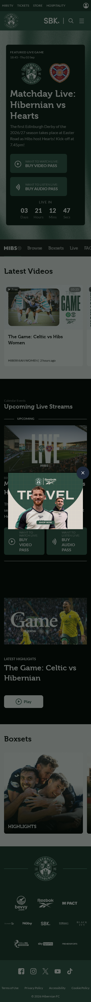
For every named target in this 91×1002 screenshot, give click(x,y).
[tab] (83, 473)
